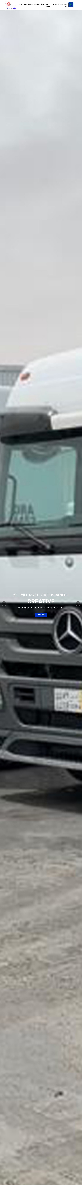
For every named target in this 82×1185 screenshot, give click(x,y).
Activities (36, 4)
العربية (71, 4)
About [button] (25, 4)
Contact (60, 4)
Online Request (48, 5)
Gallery (42, 4)
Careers (55, 4)
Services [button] (30, 4)
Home (21, 4)
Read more (41, 615)
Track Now (65, 5)
